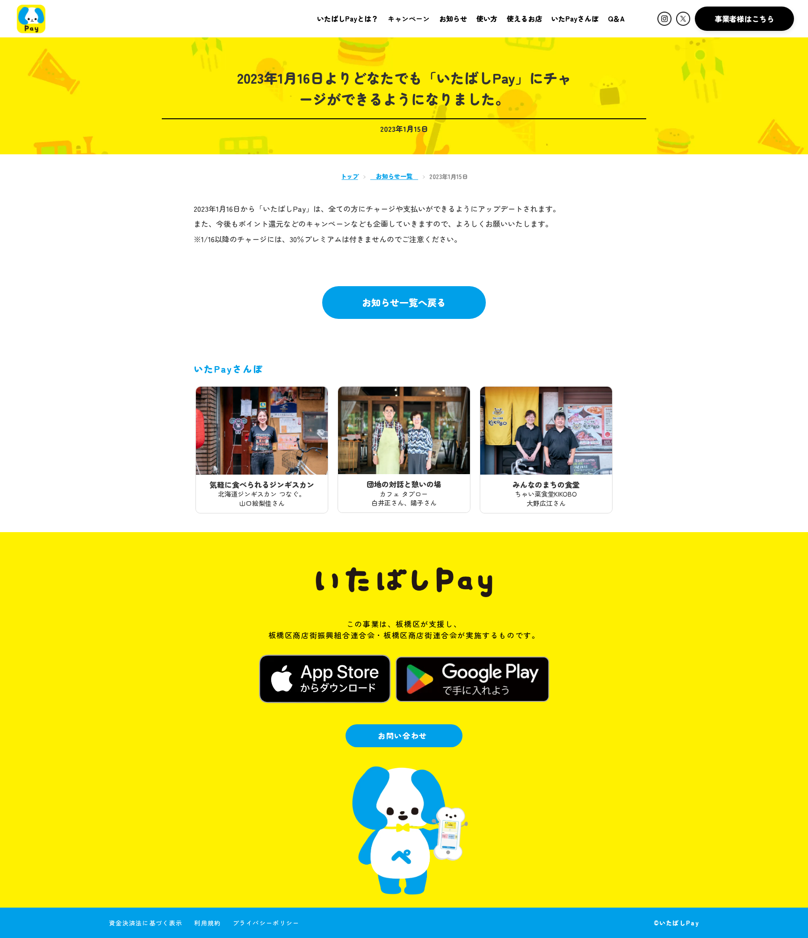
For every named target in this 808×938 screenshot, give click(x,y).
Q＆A (616, 18)
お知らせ (453, 18)
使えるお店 (524, 18)
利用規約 (207, 923)
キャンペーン (409, 18)
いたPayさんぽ (575, 18)
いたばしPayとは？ (347, 18)
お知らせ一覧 (394, 176)
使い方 (487, 18)
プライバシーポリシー (266, 923)
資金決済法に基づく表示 (145, 923)
